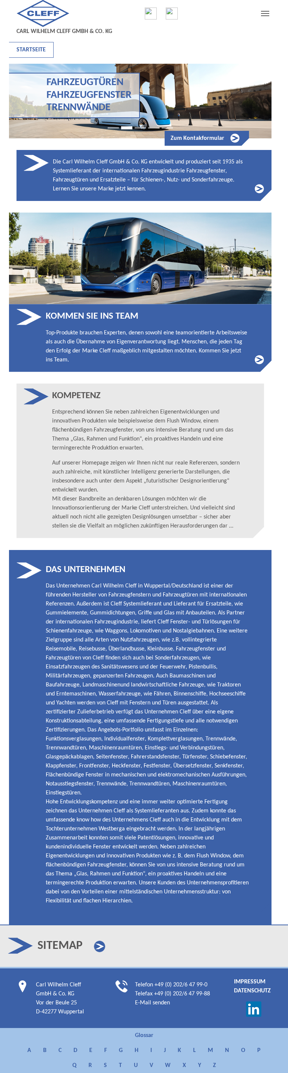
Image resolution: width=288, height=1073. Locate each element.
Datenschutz (252, 991)
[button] (99, 946)
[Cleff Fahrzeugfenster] (151, 13)
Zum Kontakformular (197, 138)
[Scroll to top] (271, 1057)
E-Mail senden (152, 1003)
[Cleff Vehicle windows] (172, 13)
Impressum (250, 982)
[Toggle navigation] (265, 13)
